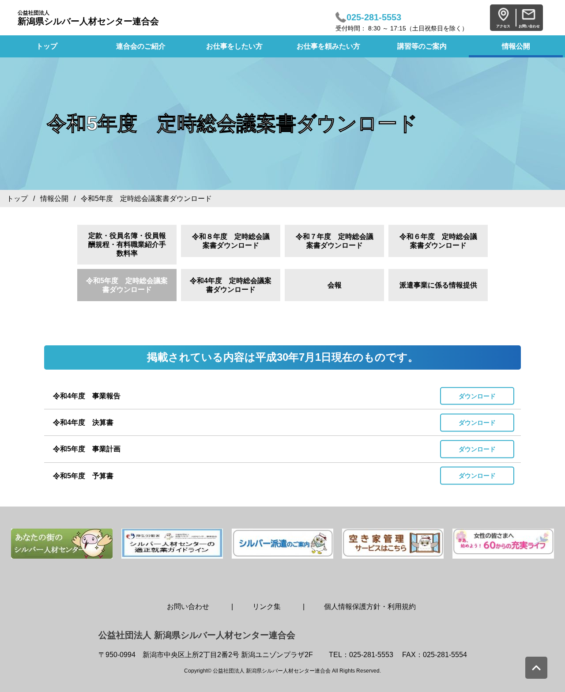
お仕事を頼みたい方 (328, 46)
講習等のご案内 (422, 46)
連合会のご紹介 (141, 46)
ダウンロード (477, 395)
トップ (17, 198)
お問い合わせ (188, 606)
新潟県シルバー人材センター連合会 (88, 18)
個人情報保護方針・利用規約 (370, 606)
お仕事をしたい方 (234, 46)
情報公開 (516, 46)
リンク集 (266, 606)
